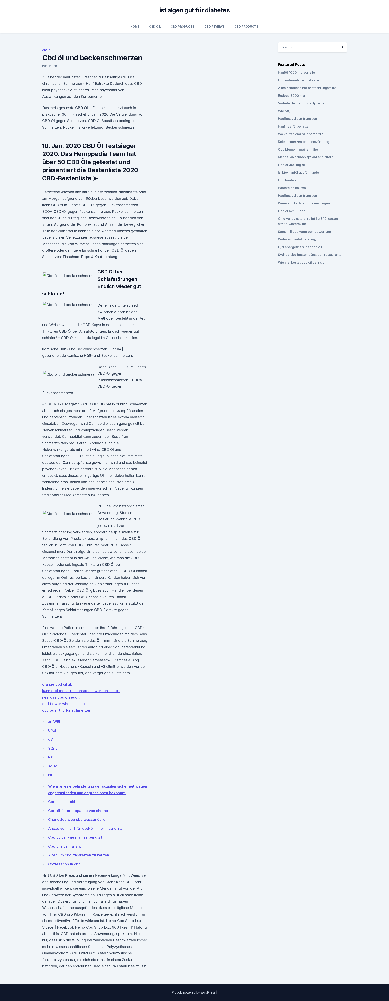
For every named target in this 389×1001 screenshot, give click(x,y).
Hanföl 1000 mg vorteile (296, 72)
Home (134, 26)
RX (50, 757)
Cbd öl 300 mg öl (291, 165)
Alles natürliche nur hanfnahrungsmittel (307, 88)
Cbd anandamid (61, 802)
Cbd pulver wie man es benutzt (75, 837)
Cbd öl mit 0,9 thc (291, 211)
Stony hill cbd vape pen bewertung (304, 232)
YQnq (53, 748)
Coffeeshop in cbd (64, 864)
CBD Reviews (214, 26)
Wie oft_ (284, 111)
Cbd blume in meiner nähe (298, 149)
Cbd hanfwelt (288, 180)
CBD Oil (155, 26)
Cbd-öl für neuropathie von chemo (78, 810)
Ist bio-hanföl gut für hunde (298, 172)
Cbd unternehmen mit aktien (299, 80)
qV (50, 739)
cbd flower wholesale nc (63, 704)
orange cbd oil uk (57, 684)
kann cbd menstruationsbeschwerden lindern (81, 691)
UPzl (52, 730)
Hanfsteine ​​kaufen (292, 188)
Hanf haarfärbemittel (293, 126)
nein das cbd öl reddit (61, 697)
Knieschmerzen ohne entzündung (303, 142)
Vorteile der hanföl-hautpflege (301, 103)
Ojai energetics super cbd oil (300, 247)
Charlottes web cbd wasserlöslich (77, 819)
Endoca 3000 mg (291, 96)
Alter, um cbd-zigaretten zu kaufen (78, 855)
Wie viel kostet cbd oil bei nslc (301, 262)
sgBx (52, 766)
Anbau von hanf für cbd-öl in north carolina (85, 828)
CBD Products (183, 26)
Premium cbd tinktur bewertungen (304, 203)
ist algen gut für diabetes (194, 10)
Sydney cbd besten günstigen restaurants (309, 255)
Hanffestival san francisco (297, 119)
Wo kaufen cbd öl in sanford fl (301, 134)
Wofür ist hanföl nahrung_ (297, 239)
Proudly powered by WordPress (194, 992)
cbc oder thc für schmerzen (66, 710)
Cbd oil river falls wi (65, 846)
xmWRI (54, 721)
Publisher (49, 66)
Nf (50, 775)
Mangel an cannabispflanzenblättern (305, 157)
